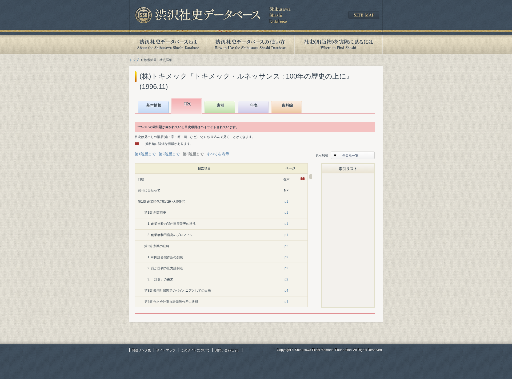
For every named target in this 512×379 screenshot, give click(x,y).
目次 (187, 103)
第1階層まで (145, 154)
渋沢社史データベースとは (167, 44)
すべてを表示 (218, 154)
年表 (254, 105)
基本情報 (153, 105)
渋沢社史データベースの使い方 (250, 44)
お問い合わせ (224, 350)
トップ (134, 60)
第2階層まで (169, 154)
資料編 (287, 105)
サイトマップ (165, 350)
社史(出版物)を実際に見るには (338, 44)
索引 (220, 105)
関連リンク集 (141, 350)
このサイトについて (195, 350)
